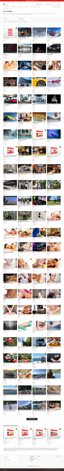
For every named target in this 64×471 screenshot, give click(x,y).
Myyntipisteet (32, 460)
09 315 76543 (7, 456)
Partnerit (38, 456)
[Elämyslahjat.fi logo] (6, 4)
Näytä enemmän (29, 14)
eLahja (31, 457)
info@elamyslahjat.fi (8, 460)
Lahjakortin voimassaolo (33, 458)
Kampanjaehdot (32, 456)
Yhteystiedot (31, 459)
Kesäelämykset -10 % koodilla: (30, 0)
